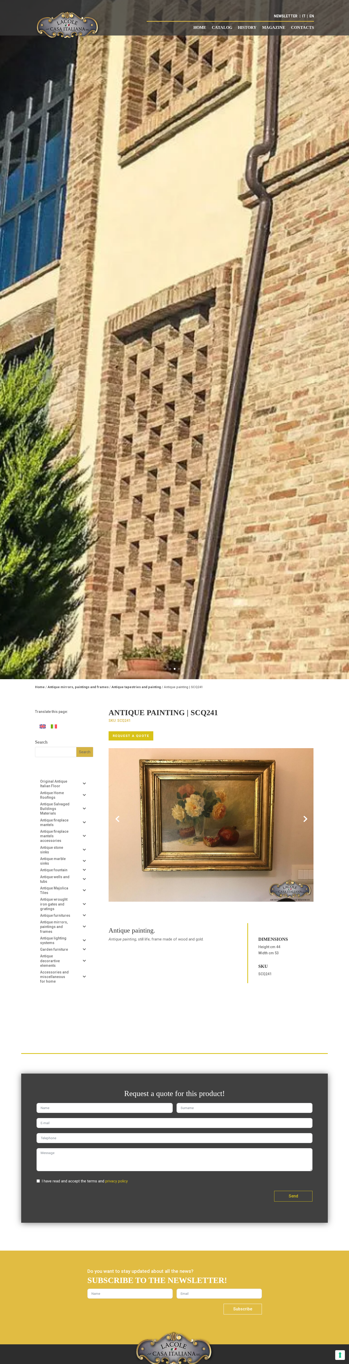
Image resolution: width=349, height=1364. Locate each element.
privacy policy (116, 1181)
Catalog (222, 28)
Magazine (273, 28)
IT (304, 16)
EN (311, 16)
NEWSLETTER (285, 16)
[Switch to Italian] (54, 726)
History (247, 28)
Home (199, 28)
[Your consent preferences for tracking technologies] (340, 1355)
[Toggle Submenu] (84, 783)
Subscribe (242, 1309)
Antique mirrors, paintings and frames (78, 687)
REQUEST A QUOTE (131, 736)
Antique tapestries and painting (136, 687)
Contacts (302, 28)
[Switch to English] (42, 726)
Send (293, 1196)
